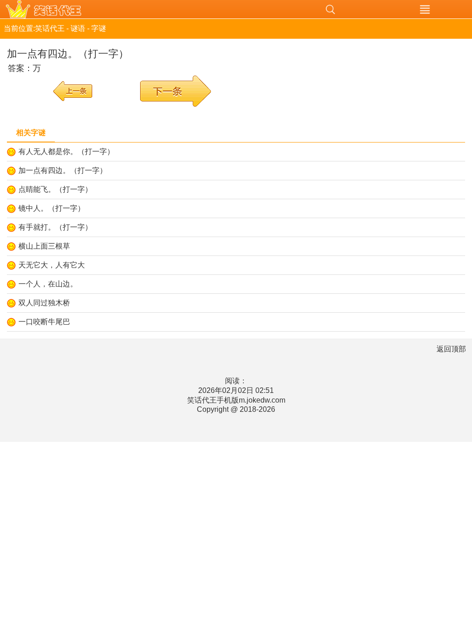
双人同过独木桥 (44, 303)
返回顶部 (451, 349)
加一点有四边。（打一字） (62, 170)
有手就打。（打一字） (55, 227)
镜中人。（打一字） (51, 208)
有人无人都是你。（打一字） (66, 151)
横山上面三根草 (44, 246)
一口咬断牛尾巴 (44, 322)
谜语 (78, 28)
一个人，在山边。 (47, 284)
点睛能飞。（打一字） (55, 189)
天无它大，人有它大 (51, 265)
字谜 (98, 28)
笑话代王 (141, 9)
